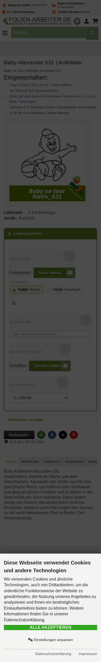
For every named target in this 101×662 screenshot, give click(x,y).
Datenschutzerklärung (53, 654)
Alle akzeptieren (50, 627)
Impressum (88, 654)
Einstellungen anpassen (53, 640)
